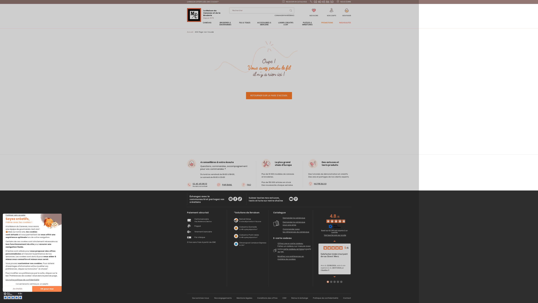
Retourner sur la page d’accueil (268, 96)
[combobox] (261, 10)
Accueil (190, 32)
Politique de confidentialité (325, 298)
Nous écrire (345, 2)
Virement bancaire (203, 231)
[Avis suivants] (335, 277)
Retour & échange (299, 298)
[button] (331, 12)
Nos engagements (223, 298)
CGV (284, 298)
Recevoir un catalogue (296, 2)
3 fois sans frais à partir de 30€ (201, 242)
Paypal (197, 226)
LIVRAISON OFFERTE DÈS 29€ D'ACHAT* (203, 2)
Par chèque (199, 237)
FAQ (249, 184)
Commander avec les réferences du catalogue (296, 230)
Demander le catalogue (294, 218)
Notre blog (320, 183)
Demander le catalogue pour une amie (294, 223)
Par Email (227, 184)
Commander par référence (284, 15)
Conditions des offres (267, 298)
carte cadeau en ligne (293, 249)
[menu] (269, 25)
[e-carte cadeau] (275, 251)
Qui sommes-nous (200, 298)
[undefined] (351, 231)
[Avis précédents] (335, 241)
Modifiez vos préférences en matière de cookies (291, 257)
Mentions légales (244, 298)
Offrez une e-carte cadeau (290, 243)
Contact (347, 298)
